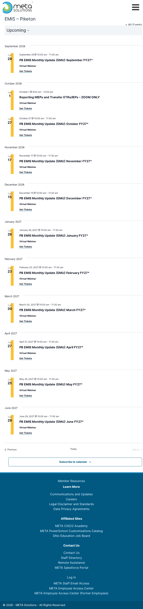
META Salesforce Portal (71, 567)
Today (73, 449)
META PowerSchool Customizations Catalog (71, 531)
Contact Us (71, 553)
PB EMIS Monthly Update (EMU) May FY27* (50, 384)
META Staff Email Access (71, 583)
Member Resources (71, 481)
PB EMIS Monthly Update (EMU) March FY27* (52, 310)
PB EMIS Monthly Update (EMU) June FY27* (51, 421)
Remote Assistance (71, 562)
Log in (71, 577)
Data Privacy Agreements (71, 509)
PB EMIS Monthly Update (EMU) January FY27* (53, 235)
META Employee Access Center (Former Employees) (71, 593)
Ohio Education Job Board (71, 536)
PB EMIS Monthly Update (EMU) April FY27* (51, 347)
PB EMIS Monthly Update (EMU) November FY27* (55, 161)
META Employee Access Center (71, 588)
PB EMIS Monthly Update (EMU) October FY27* (53, 124)
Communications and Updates (71, 494)
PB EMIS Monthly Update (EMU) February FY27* (54, 273)
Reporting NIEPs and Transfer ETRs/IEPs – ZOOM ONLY (59, 97)
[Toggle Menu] (135, 7)
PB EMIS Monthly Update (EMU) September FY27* (56, 60)
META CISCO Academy (71, 526)
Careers (71, 499)
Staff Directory (71, 558)
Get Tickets (25, 71)
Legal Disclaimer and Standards (71, 504)
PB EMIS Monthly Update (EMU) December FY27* (55, 198)
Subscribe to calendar (73, 461)
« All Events (133, 24)
